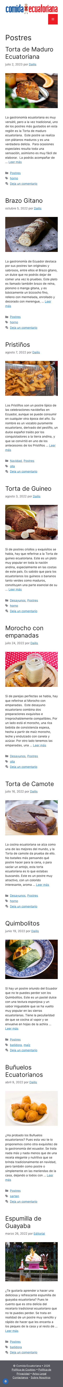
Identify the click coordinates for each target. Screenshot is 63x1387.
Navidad (16, 461)
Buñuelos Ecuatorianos (24, 1071)
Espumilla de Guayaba (23, 1222)
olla (12, 466)
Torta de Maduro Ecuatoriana (29, 52)
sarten (14, 1196)
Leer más (15, 162)
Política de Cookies (24, 1369)
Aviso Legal (39, 1373)
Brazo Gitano (24, 200)
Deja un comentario (23, 183)
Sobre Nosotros (40, 1377)
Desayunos (18, 600)
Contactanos (20, 1377)
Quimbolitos (22, 923)
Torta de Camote (29, 783)
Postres (15, 173)
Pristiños (17, 344)
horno (14, 178)
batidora (16, 1045)
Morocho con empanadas (24, 631)
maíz (27, 1045)
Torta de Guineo (28, 488)
